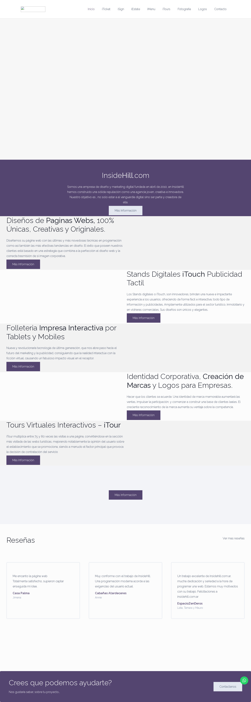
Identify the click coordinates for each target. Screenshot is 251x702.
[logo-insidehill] (33, 9)
